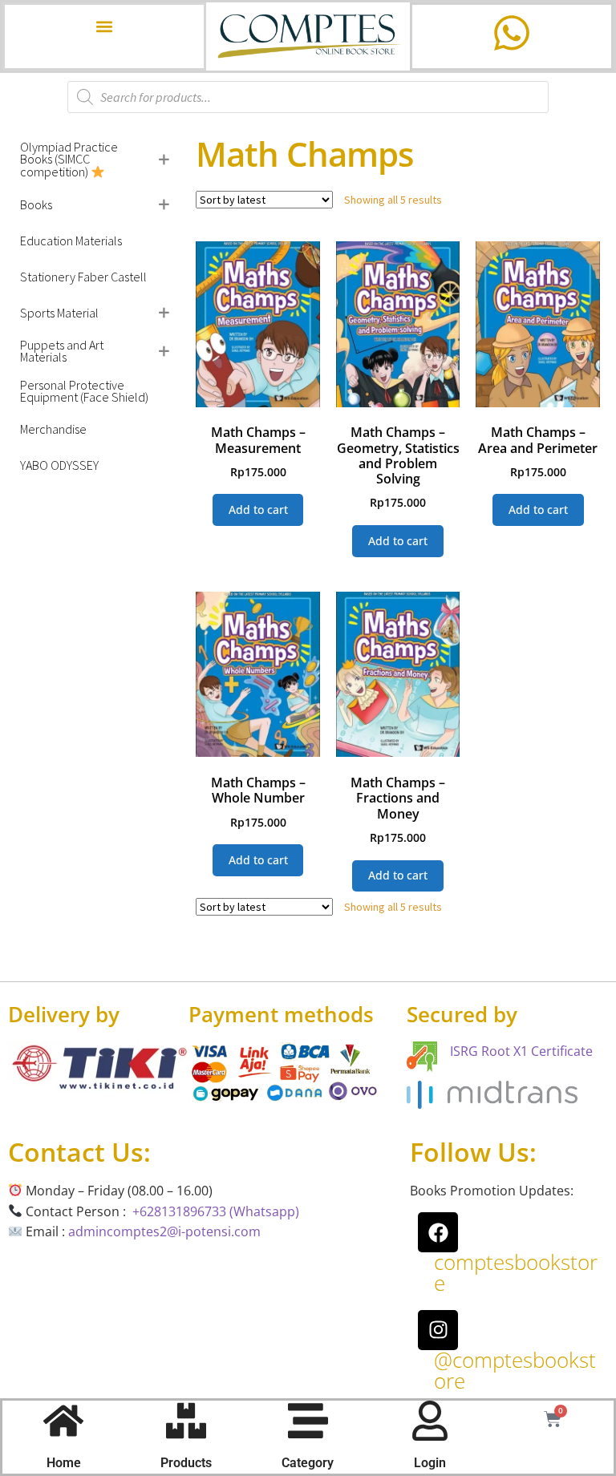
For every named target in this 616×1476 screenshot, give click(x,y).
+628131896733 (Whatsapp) (215, 1211)
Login (430, 1462)
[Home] (63, 1421)
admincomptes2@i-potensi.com (164, 1231)
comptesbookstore (516, 1272)
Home (64, 1462)
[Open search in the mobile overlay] (308, 97)
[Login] (430, 1421)
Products (186, 1462)
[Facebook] (438, 1232)
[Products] (186, 1421)
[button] (104, 26)
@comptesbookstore (515, 1370)
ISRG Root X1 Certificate (521, 1051)
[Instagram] (438, 1330)
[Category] (308, 1421)
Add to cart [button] (258, 509)
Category (308, 1462)
